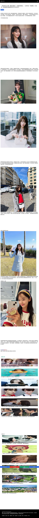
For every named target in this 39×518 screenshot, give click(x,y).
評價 (22, 515)
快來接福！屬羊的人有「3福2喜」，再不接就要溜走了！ (11, 473)
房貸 (15, 351)
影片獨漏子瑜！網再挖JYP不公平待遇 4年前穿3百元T (10, 376)
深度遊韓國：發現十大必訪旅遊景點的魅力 (9, 493)
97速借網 (2, 349)
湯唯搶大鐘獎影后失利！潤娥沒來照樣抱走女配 (9, 386)
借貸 (6, 351)
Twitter (34, 466)
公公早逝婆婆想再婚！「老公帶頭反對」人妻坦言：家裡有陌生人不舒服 (14, 463)
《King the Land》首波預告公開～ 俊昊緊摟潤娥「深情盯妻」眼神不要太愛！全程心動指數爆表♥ (17, 416)
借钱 (13, 515)
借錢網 (11, 515)
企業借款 (10, 351)
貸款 (8, 515)
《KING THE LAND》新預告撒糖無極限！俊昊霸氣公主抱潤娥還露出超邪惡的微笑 (15, 406)
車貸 (13, 351)
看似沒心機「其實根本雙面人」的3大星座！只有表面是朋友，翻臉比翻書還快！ (15, 443)
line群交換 (25, 515)
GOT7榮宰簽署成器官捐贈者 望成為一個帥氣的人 (9, 396)
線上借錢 (19, 515)
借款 (5, 351)
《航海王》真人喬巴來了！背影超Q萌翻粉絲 (9, 453)
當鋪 (8, 351)
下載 (28, 515)
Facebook (5, 466)
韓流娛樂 (2, 9)
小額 (3, 351)
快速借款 (16, 515)
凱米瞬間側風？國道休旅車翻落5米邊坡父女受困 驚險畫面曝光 (12, 483)
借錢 (1, 351)
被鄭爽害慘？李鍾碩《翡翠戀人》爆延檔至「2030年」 (10, 366)
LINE (24, 466)
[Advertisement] (19, 61)
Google (14, 466)
